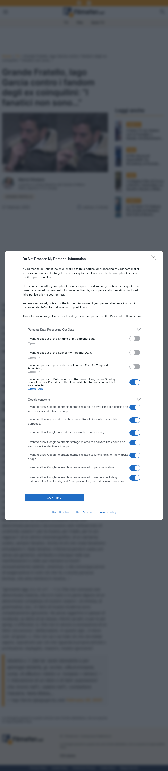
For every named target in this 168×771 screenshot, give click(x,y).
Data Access (84, 512)
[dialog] (84, 385)
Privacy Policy (107, 512)
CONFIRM (54, 497)
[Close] (155, 259)
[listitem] (84, 329)
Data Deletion (61, 512)
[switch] (134, 338)
